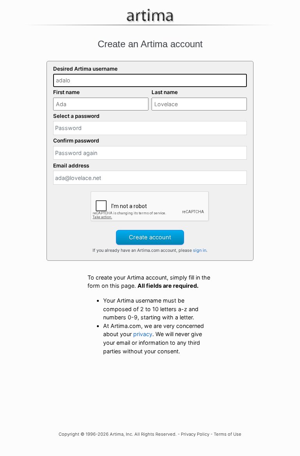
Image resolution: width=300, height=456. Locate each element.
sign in (199, 250)
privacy (142, 334)
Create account (150, 237)
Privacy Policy (195, 434)
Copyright (69, 434)
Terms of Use (227, 434)
